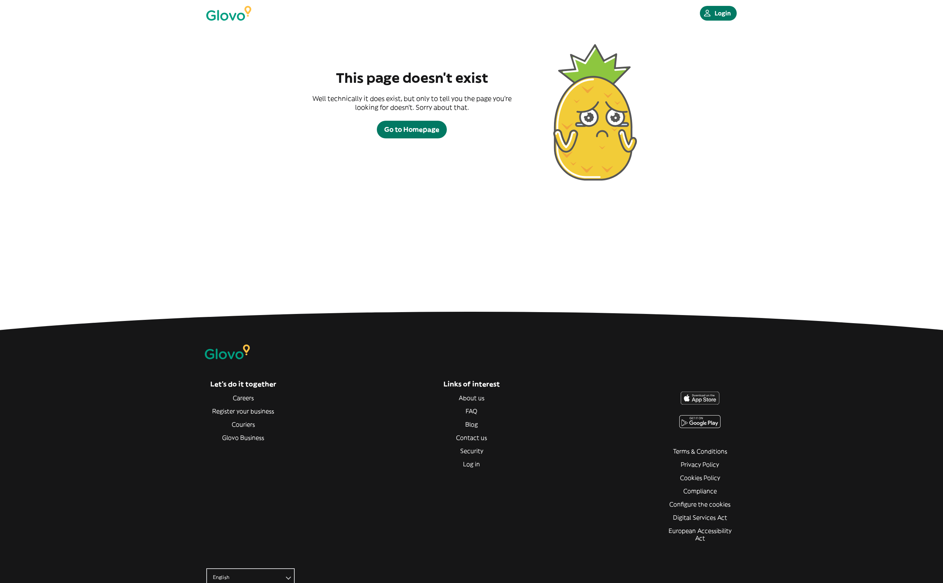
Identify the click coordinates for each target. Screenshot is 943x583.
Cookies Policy (700, 477)
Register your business (243, 411)
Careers (243, 398)
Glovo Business (243, 437)
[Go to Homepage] (228, 13)
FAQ (471, 411)
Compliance (700, 491)
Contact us (471, 437)
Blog (471, 424)
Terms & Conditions (700, 451)
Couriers (243, 424)
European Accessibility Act (700, 534)
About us (471, 398)
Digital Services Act (700, 517)
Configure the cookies (699, 504)
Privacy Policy (700, 464)
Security (471, 451)
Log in (471, 464)
